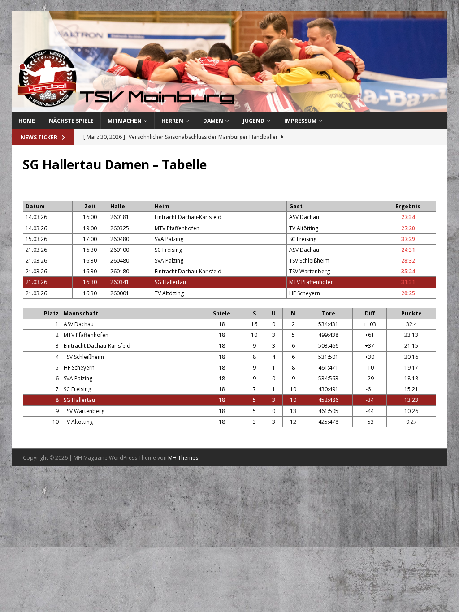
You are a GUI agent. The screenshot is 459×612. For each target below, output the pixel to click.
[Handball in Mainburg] (230, 107)
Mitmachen (125, 121)
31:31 (408, 282)
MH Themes (183, 457)
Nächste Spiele (71, 121)
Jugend (253, 121)
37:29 (408, 239)
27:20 (408, 228)
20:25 (408, 293)
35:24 (408, 271)
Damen (213, 121)
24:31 (408, 250)
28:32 (408, 260)
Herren (172, 121)
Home (26, 121)
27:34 (408, 217)
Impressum (300, 121)
